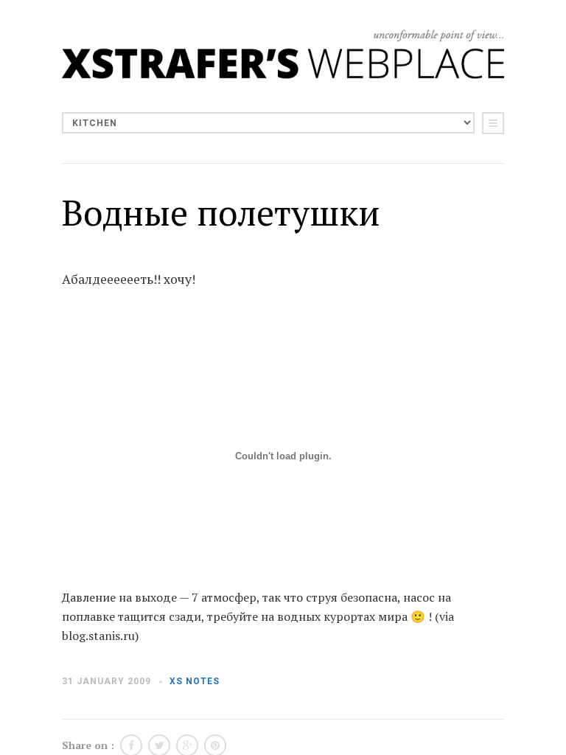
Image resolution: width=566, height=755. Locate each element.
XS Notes (195, 681)
